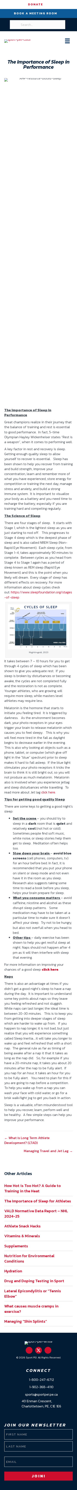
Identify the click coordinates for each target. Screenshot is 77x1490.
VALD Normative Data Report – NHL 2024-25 (36, 1213)
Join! (39, 1476)
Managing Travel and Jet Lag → (48, 1150)
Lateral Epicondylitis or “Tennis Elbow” (32, 1293)
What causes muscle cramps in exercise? (31, 1308)
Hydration (13, 1271)
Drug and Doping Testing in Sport (34, 1281)
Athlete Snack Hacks (22, 1226)
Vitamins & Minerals (22, 1236)
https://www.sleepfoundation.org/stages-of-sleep (38, 595)
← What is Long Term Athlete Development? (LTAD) (27, 1140)
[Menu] (67, 41)
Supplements (16, 1246)
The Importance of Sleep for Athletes (37, 1201)
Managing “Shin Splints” (25, 1321)
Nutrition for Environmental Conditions (29, 1258)
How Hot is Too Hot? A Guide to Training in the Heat (32, 1188)
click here (48, 792)
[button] (29, 1350)
